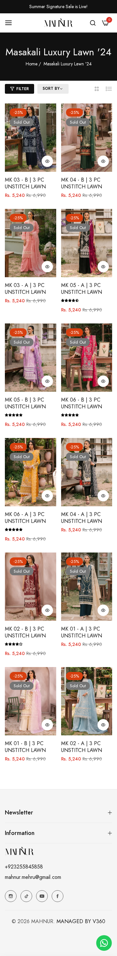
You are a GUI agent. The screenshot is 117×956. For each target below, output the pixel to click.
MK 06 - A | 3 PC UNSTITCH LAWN (25, 518)
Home (31, 64)
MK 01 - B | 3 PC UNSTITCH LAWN (25, 747)
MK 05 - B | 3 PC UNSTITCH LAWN (25, 403)
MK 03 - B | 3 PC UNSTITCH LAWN (25, 183)
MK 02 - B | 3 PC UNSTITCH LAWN (25, 632)
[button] (47, 161)
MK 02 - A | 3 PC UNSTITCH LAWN (81, 747)
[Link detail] (11, 896)
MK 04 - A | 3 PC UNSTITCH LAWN (81, 518)
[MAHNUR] (58, 22)
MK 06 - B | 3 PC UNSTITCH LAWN (81, 403)
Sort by (51, 88)
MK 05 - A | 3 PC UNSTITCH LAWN (81, 289)
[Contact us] (104, 943)
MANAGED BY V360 (81, 921)
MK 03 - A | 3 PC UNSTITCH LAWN (25, 289)
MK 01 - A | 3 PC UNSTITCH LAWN (81, 632)
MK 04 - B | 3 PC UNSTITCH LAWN (81, 183)
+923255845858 (24, 866)
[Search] (93, 22)
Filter (22, 89)
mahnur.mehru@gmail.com (33, 877)
